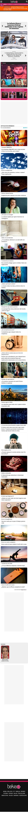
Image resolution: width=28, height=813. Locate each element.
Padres (23, 791)
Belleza (10, 791)
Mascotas (5, 795)
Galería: (14, 89)
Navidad (16, 795)
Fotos (10, 4)
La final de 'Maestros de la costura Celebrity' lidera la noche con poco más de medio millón (15, 8)
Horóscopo (23, 795)
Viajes (11, 795)
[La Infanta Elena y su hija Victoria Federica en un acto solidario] (19, 95)
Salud (15, 793)
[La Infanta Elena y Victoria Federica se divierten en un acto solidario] (12, 95)
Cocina (5, 793)
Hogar (11, 793)
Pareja (18, 791)
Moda (5, 791)
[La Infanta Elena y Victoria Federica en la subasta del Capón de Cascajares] (4, 95)
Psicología (21, 793)
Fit (14, 791)
